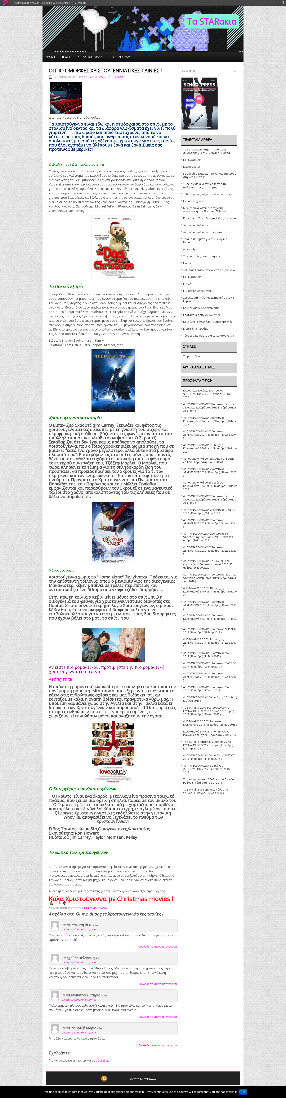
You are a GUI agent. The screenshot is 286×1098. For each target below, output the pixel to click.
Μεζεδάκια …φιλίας (195, 329)
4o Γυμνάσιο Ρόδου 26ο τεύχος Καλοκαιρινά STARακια (203, 484)
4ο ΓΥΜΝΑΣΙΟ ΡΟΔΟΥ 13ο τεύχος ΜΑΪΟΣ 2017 (208, 654)
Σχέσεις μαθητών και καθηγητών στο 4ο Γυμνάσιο (208, 299)
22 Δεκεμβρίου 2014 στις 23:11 (79, 1032)
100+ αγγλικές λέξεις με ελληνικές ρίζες (208, 194)
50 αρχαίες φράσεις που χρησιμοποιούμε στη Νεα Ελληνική (209, 175)
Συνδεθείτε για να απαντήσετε (158, 946)
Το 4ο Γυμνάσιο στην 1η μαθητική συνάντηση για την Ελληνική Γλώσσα (206, 151)
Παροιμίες (189, 263)
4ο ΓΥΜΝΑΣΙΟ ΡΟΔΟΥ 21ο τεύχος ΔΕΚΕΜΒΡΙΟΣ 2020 (203, 548)
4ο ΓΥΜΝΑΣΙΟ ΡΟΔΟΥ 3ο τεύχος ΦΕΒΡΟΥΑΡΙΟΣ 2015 (203, 767)
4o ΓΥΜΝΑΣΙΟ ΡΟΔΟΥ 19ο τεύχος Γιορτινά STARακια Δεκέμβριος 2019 (209, 576)
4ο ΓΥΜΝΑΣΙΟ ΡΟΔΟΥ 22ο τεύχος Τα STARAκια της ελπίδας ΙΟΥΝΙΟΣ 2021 (205, 535)
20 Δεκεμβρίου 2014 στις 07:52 (79, 999)
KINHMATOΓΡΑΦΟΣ (95, 77)
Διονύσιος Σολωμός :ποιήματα (202, 232)
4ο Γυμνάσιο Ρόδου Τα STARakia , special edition (209, 460)
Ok (243, 1092)
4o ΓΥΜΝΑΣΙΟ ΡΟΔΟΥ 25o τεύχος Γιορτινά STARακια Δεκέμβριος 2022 (209, 497)
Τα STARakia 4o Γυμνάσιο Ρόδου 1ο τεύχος (205, 791)
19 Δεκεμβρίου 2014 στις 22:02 (79, 962)
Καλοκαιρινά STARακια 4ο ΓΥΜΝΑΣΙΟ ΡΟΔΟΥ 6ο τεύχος (206, 733)
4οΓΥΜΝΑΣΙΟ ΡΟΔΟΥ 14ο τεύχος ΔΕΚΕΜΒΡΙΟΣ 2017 (203, 640)
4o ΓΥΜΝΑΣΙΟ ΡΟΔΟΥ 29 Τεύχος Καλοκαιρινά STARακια (203, 446)
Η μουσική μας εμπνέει (198, 291)
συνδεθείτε (100, 1060)
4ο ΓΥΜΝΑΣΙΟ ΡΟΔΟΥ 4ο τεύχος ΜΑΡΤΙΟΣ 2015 (209, 757)
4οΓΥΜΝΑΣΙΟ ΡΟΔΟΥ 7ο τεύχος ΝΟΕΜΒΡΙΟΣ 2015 (202, 722)
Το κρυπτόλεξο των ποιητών (201, 256)
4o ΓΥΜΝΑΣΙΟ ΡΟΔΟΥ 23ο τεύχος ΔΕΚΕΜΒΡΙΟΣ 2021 (203, 521)
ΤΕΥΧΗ (66, 57)
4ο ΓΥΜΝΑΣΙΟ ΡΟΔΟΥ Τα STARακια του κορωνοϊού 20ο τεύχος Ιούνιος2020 (207, 562)
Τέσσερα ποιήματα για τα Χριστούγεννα (208, 335)
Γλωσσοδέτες (191, 167)
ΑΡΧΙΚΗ (50, 57)
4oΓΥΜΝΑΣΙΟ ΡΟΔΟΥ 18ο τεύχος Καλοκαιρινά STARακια (203, 589)
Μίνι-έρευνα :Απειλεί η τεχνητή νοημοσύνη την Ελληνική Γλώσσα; (204, 209)
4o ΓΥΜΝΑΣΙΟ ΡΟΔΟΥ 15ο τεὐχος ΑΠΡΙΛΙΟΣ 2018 (209, 630)
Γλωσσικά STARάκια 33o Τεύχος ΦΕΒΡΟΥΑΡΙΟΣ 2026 (203, 392)
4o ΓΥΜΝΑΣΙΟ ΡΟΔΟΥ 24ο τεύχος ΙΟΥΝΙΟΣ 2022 (209, 511)
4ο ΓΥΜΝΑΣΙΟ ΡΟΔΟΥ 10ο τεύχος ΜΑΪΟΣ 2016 (208, 688)
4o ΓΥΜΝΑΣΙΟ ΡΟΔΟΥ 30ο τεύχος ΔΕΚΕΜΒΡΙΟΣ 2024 (203, 433)
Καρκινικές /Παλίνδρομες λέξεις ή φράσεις (210, 218)
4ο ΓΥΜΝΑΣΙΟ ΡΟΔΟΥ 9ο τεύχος (203, 697)
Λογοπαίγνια (191, 249)
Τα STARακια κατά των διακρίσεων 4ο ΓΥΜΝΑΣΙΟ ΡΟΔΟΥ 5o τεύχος (207, 743)
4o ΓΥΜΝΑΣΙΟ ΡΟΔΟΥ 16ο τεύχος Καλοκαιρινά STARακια (203, 617)
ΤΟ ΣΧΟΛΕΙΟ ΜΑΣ (119, 57)
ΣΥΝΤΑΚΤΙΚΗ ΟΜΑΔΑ (89, 57)
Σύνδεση (80, 2)
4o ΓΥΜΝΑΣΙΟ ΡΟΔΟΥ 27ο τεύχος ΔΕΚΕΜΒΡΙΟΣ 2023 (203, 470)
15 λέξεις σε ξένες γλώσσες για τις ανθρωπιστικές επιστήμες (204, 185)
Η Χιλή (187, 284)
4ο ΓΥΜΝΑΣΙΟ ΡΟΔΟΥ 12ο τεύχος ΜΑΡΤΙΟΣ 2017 (209, 664)
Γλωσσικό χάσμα (193, 201)
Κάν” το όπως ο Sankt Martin (201, 308)
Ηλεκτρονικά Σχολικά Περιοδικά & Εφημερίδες (42, 2)
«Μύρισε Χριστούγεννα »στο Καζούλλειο (209, 270)
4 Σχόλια (118, 77)
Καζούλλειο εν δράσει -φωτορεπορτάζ (207, 322)
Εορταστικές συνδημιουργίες (201, 315)
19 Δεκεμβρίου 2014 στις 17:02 (79, 929)
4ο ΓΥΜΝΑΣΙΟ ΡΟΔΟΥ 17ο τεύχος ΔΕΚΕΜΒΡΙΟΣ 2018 (203, 603)
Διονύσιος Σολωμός (195, 225)
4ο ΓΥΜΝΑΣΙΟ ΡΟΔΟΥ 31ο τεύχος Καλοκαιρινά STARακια (203, 419)
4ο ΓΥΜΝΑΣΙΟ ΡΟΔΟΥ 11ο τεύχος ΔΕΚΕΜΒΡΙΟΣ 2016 (203, 675)
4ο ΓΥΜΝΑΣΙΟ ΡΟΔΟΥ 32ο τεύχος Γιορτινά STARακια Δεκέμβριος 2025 (209, 405)
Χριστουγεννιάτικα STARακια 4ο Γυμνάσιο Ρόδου (209, 780)
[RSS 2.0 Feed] (104, 1081)
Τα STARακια (211, 21)
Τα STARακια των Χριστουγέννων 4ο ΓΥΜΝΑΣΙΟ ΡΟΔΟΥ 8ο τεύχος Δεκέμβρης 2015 (208, 711)
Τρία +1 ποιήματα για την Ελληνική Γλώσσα (205, 240)
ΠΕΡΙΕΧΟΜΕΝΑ (192, 160)
